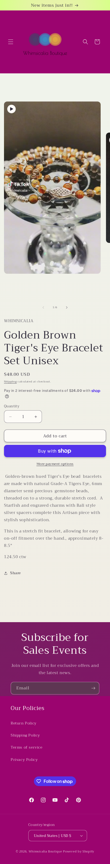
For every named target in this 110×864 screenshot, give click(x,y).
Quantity (11, 406)
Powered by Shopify (78, 851)
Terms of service (26, 747)
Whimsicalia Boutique (45, 851)
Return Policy (24, 723)
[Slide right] (67, 307)
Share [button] (15, 573)
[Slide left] (43, 307)
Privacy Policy (24, 759)
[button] (11, 42)
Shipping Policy (25, 735)
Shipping (10, 381)
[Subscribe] (93, 688)
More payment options (55, 463)
